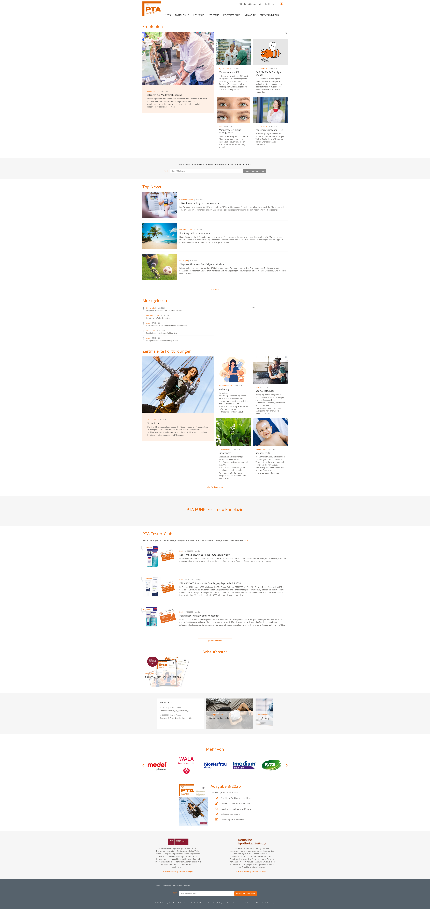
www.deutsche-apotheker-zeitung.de (252, 871)
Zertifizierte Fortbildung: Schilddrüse (161, 333)
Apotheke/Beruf (153, 91)
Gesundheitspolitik (186, 200)
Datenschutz (230, 903)
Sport (258, 387)
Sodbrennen (263, 714)
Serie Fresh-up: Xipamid (231, 814)
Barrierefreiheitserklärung (253, 903)
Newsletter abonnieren (254, 171)
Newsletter (167, 886)
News (168, 15)
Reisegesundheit (185, 229)
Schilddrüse (150, 330)
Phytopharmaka (224, 449)
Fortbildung (182, 15)
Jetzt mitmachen (215, 640)
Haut (181, 551)
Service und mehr (269, 15)
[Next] (286, 765)
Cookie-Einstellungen (268, 903)
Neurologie (183, 260)
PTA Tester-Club (231, 15)
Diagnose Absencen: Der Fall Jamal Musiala (164, 310)
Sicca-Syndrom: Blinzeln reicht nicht (236, 809)
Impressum (239, 903)
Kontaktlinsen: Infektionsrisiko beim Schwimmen (166, 325)
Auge (220, 126)
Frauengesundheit (225, 385)
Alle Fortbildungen (215, 487)
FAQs (246, 540)
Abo (209, 903)
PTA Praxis (198, 15)
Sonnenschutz (261, 449)
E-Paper (254, 4)
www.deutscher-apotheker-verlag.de (178, 871)
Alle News (215, 289)
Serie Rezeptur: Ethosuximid (232, 819)
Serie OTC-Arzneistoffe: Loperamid (235, 803)
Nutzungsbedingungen (218, 903)
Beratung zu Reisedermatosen (159, 318)
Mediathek (250, 15)
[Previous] (143, 765)
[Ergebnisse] (159, 556)
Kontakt (187, 886)
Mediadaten (177, 886)
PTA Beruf (214, 15)
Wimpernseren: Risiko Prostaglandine (162, 340)
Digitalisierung (224, 68)
